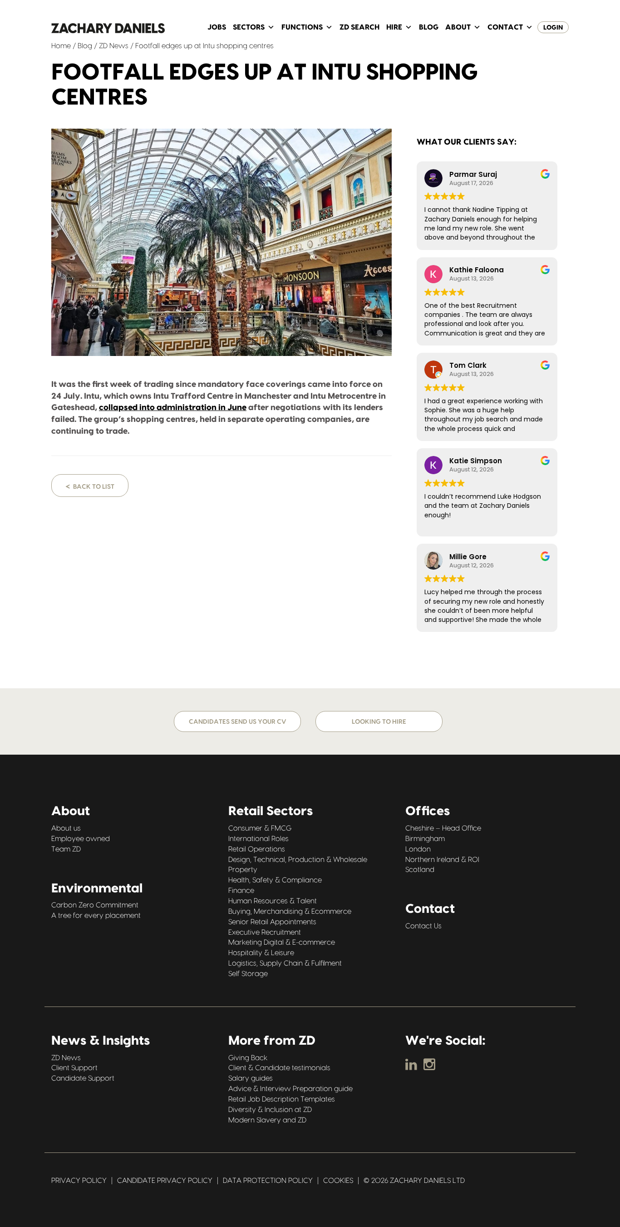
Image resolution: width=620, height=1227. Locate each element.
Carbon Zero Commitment (94, 905)
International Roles (258, 838)
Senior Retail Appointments (272, 922)
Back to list (89, 486)
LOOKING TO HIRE (379, 722)
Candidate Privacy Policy (164, 1180)
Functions (302, 27)
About (458, 27)
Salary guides (250, 1078)
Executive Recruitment (264, 932)
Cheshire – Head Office (443, 828)
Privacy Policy (79, 1180)
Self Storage (248, 973)
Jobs (216, 27)
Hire (394, 27)
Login (553, 28)
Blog (428, 27)
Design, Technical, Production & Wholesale (297, 859)
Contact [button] (505, 27)
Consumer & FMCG (259, 828)
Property (242, 869)
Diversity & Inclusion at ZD (270, 1109)
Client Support (74, 1068)
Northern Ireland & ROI (442, 859)
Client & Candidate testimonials (279, 1068)
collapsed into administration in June (172, 407)
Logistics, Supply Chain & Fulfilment (285, 963)
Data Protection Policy (268, 1180)
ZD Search (359, 27)
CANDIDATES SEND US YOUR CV (237, 722)
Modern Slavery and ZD (267, 1120)
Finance (241, 890)
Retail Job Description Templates (281, 1099)
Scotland (419, 869)
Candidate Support (82, 1078)
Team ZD (66, 849)
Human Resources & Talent (272, 901)
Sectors (249, 27)
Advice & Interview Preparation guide (290, 1088)
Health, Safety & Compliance (275, 880)
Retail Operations (256, 849)
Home (61, 46)
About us (66, 828)
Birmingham (425, 838)
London (418, 849)
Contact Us (423, 926)
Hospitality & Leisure (261, 953)
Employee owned (80, 838)
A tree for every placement (96, 915)
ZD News (113, 46)
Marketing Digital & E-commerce (281, 942)
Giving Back (247, 1058)
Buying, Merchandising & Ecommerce (289, 911)
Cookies (338, 1180)
